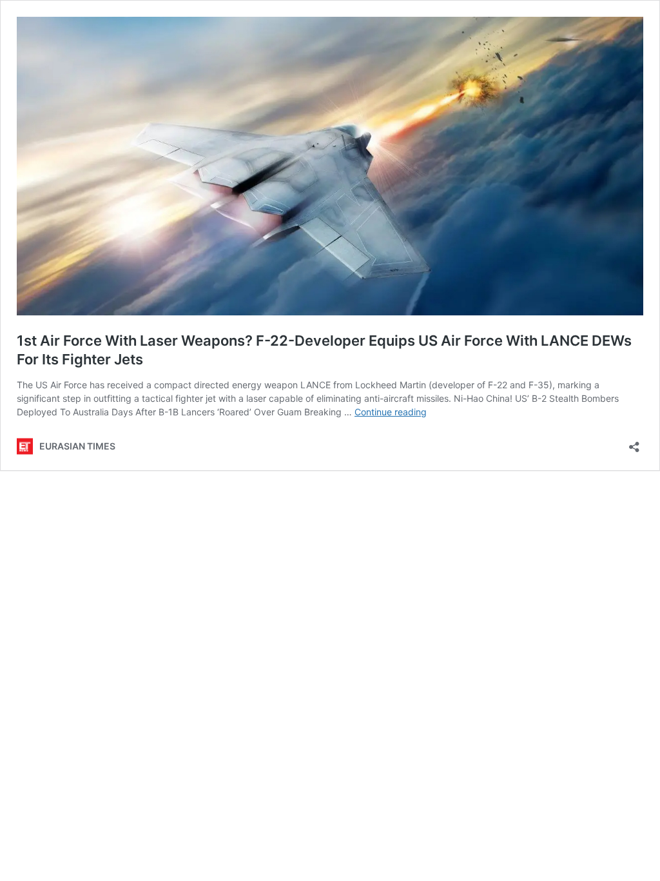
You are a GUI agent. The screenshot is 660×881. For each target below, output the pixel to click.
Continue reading (390, 411)
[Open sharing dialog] (634, 443)
